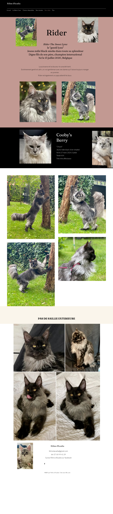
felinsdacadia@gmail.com (58, 451)
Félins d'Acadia (13, 3)
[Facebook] (44, 464)
